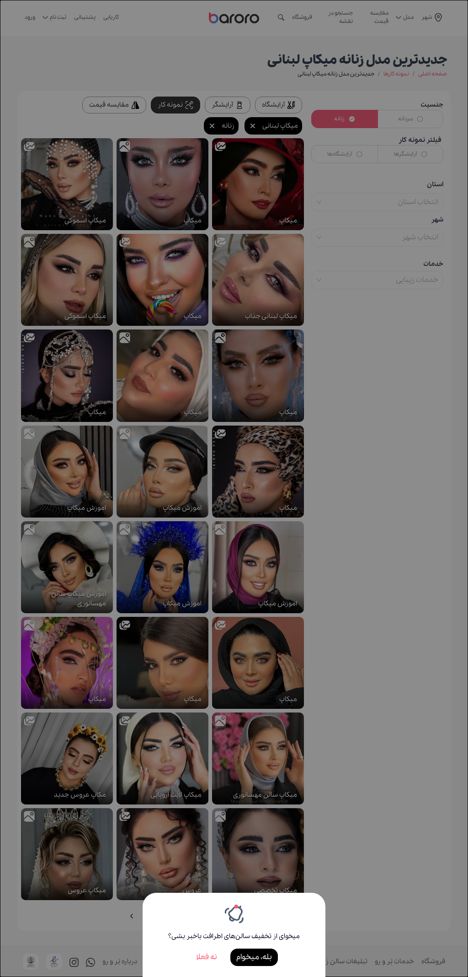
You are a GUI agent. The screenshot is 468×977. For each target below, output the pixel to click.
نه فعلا (206, 957)
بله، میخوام (254, 957)
